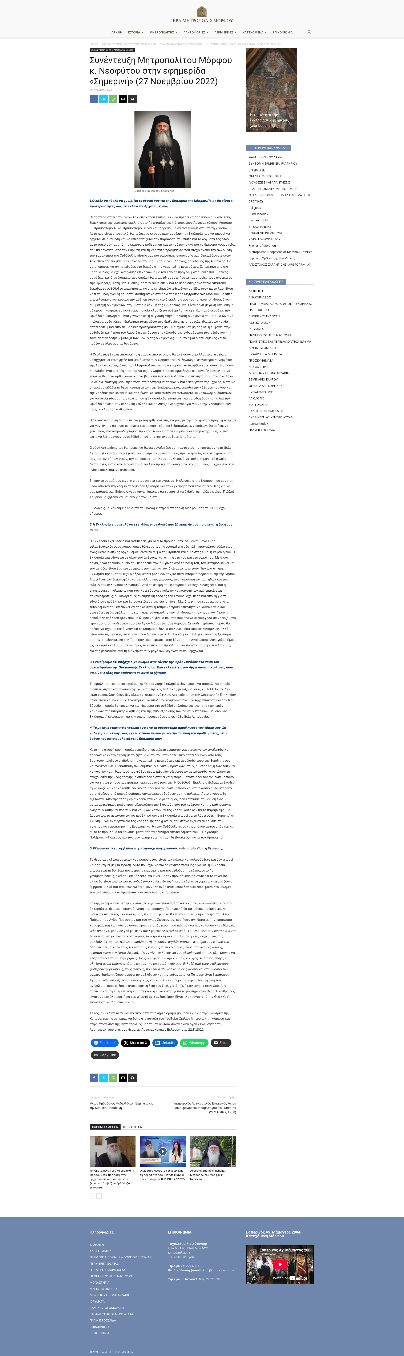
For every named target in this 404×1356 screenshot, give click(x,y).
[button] (309, 33)
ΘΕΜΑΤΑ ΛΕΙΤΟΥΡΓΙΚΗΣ (265, 386)
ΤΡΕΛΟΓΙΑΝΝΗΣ (260, 227)
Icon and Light (258, 220)
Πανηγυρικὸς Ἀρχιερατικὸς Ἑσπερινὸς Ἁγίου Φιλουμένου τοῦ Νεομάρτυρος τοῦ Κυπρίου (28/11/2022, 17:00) (204, 1108)
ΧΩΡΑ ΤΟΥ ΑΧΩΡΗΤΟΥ (264, 239)
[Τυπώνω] (132, 99)
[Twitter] (103, 99)
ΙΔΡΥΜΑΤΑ (256, 329)
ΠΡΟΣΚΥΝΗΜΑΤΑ (261, 360)
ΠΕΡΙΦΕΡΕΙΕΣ (223, 32)
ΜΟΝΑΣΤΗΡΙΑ (258, 367)
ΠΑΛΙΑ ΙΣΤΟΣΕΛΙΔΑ (262, 430)
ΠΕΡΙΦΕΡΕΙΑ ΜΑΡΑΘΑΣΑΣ (108, 1270)
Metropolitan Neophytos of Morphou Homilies (280, 252)
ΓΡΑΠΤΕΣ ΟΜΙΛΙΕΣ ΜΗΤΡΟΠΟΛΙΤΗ (273, 189)
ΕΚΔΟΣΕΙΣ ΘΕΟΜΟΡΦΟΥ (266, 411)
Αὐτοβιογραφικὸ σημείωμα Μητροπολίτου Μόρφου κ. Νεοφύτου (207, 1175)
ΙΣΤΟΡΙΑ (134, 32)
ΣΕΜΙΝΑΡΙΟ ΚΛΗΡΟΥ (263, 379)
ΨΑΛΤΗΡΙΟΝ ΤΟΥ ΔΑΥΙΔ (265, 157)
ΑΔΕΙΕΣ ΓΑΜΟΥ (259, 323)
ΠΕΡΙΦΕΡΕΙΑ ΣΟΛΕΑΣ (104, 1264)
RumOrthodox (258, 214)
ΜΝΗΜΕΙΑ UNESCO (262, 348)
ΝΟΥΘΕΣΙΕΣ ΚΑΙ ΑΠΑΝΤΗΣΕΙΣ (269, 182)
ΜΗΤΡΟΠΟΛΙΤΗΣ (162, 32)
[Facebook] (94, 99)
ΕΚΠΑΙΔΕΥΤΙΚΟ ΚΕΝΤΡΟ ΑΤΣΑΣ (271, 417)
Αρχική (94, 44)
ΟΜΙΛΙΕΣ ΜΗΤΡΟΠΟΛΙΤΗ (266, 176)
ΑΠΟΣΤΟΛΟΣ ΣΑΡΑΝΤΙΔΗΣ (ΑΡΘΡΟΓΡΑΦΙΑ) (279, 264)
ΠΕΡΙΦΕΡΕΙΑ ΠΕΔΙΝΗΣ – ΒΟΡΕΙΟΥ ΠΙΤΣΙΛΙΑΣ (120, 1257)
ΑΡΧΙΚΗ (117, 32)
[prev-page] (92, 1196)
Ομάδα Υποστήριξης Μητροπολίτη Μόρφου (129, 44)
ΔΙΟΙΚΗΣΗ (256, 291)
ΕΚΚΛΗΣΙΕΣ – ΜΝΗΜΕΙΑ (265, 354)
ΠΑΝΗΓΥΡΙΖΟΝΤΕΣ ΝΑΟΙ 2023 (270, 335)
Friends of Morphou (262, 246)
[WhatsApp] (113, 99)
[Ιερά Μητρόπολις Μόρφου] (202, 14)
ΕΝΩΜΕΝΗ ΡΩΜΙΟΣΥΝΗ (266, 233)
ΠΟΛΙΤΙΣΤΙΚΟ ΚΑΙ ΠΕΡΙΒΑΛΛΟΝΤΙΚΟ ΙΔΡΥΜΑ (280, 341)
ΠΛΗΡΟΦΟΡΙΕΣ (194, 32)
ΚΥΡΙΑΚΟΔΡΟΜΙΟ (261, 392)
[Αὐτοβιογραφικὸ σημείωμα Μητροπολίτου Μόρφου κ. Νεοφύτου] (213, 1151)
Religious (255, 208)
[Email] (123, 99)
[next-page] (99, 1196)
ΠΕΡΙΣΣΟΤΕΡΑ (132, 1127)
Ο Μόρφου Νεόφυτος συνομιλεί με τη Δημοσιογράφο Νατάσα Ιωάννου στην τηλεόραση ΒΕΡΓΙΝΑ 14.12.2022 (162, 1175)
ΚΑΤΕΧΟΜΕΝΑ (253, 32)
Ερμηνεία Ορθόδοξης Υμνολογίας (272, 258)
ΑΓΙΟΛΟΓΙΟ (256, 398)
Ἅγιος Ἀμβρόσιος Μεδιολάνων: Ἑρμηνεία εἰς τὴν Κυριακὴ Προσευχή (121, 1106)
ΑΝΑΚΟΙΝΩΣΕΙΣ (260, 297)
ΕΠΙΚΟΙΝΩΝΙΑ (283, 32)
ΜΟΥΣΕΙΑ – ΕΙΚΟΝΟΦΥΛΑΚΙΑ (269, 373)
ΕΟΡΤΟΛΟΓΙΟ (258, 405)
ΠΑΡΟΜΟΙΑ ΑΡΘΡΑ (105, 1127)
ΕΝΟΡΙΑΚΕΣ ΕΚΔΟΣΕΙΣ (264, 316)
